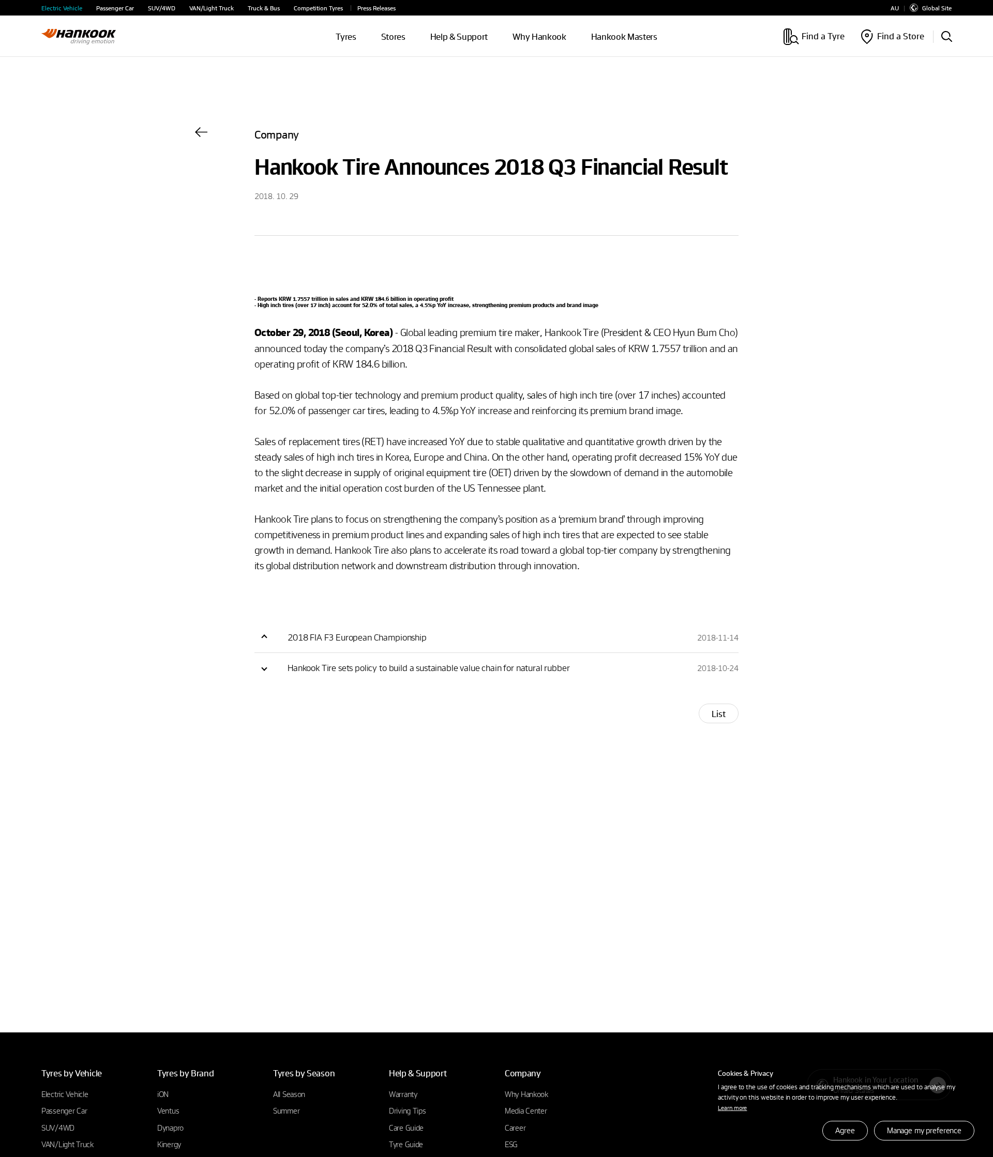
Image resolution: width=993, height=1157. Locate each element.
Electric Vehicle (61, 8)
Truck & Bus (264, 8)
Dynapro (170, 1127)
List (719, 714)
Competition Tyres (318, 8)
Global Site (937, 8)
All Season (289, 1094)
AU (895, 8)
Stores (393, 36)
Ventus (168, 1110)
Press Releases (376, 8)
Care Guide (406, 1127)
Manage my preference (924, 1130)
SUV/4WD (161, 8)
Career (515, 1127)
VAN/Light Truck (211, 8)
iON (163, 1094)
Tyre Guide (406, 1144)
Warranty (403, 1094)
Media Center (526, 1110)
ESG (511, 1144)
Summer (286, 1110)
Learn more (732, 1107)
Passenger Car (115, 8)
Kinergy (169, 1144)
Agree (844, 1130)
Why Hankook (539, 36)
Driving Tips (407, 1110)
